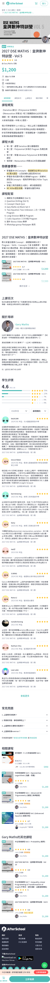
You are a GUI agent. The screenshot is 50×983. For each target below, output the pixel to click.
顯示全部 (24, 285)
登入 (44, 3)
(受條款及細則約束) (24, 90)
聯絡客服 (33, 738)
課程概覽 (7, 98)
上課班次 (28, 98)
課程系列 (17, 98)
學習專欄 (21, 938)
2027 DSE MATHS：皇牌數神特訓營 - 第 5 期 (19, 452)
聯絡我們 (38, 938)
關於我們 (5, 938)
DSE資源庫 (22, 942)
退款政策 (38, 949)
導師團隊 (5, 945)
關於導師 (39, 98)
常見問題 (38, 942)
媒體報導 (5, 942)
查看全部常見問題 (20, 738)
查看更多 (25, 695)
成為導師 (5, 949)
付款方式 (38, 945)
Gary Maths (8, 63)
